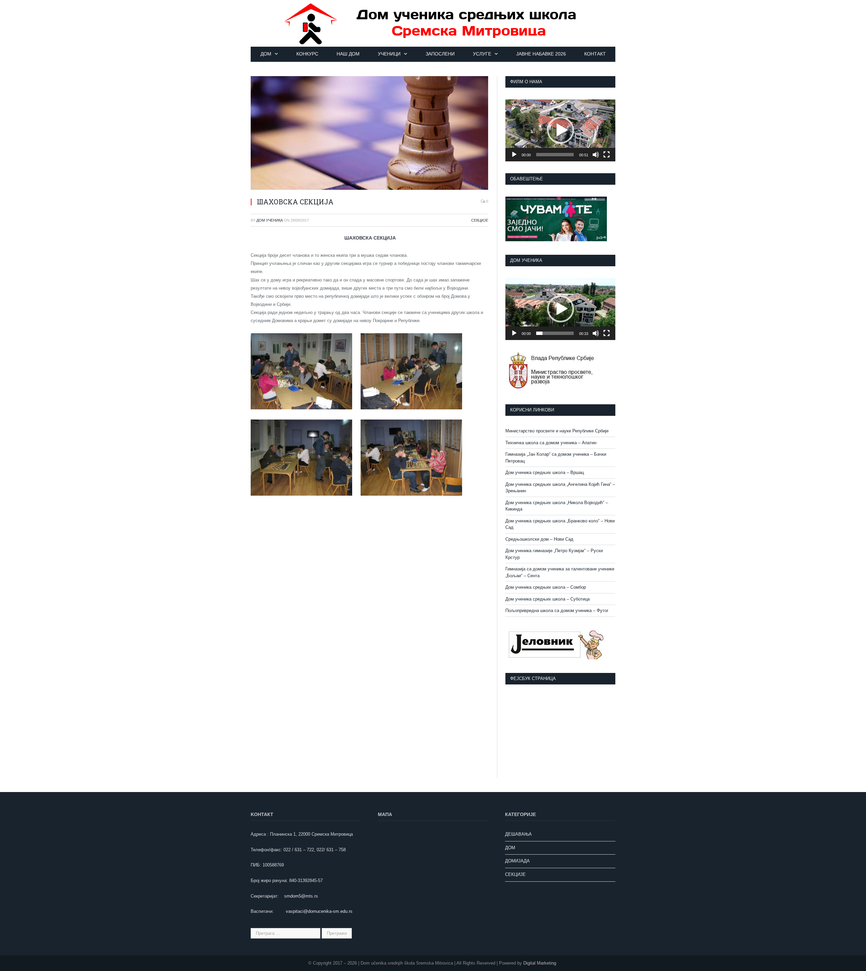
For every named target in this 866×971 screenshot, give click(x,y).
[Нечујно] (595, 154)
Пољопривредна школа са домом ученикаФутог (557, 610)
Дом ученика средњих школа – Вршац (544, 472)
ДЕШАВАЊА (518, 834)
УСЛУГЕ (482, 54)
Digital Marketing (539, 963)
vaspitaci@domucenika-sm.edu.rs (319, 911)
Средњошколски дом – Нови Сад (539, 539)
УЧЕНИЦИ (389, 54)
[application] (560, 130)
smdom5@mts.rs (301, 896)
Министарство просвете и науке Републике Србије (557, 430)
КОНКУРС (307, 54)
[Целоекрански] (606, 154)
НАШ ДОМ (348, 54)
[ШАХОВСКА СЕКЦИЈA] (369, 134)
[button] (560, 130)
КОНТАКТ (595, 54)
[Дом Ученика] (433, 23)
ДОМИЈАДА (517, 860)
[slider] (555, 154)
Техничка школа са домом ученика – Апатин (550, 442)
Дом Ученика (269, 220)
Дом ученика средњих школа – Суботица (547, 599)
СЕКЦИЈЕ (479, 220)
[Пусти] (514, 154)
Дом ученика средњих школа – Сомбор (545, 587)
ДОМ (265, 54)
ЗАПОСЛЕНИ (440, 54)
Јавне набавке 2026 (541, 54)
